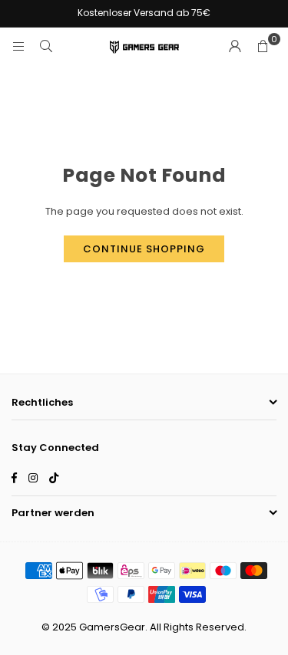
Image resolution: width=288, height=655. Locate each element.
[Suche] (46, 46)
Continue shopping (144, 249)
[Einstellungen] (235, 47)
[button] (262, 47)
